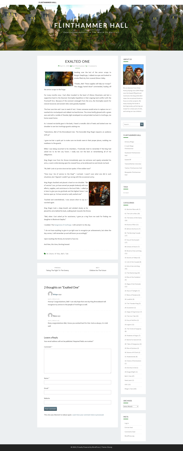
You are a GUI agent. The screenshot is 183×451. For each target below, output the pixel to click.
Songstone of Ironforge (62, 225)
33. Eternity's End (130, 368)
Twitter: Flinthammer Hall (133, 168)
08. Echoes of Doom (131, 247)
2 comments (92, 66)
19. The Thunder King (131, 303)
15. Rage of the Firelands (133, 284)
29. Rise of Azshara (131, 348)
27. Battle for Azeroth (132, 340)
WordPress (96, 447)
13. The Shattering (131, 273)
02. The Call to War (131, 213)
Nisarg (109, 447)
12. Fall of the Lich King (132, 266)
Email (46, 388)
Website (47, 398)
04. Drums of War (53, 254)
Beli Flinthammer (78, 66)
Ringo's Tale (129, 389)
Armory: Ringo (129, 142)
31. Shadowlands (130, 357)
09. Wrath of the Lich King (133, 251)
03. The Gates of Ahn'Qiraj (133, 218)
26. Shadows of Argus (131, 335)
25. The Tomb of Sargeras (133, 329)
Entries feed (129, 427)
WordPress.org (129, 436)
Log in (127, 423)
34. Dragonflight (130, 372)
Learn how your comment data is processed (88, 415)
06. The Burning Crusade (132, 233)
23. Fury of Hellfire (131, 320)
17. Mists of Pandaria (131, 295)
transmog (126, 192)
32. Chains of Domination (133, 361)
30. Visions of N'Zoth (131, 352)
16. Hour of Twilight (131, 291)
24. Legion (128, 324)
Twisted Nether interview (133, 164)
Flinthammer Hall (47, 2)
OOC (126, 384)
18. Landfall (128, 299)
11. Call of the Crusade (132, 262)
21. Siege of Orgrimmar (132, 312)
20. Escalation (129, 308)
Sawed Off (128, 160)
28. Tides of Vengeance (132, 344)
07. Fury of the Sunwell (132, 240)
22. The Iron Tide (130, 316)
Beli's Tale (64, 254)
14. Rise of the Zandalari (132, 277)
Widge (55, 294)
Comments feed (130, 432)
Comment (48, 347)
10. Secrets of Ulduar (131, 258)
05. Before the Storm (131, 229)
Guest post (128, 380)
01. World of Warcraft (131, 209)
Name (46, 378)
